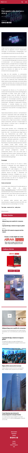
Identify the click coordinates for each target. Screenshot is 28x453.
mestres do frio (10, 207)
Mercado (3, 228)
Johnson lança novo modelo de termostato (12, 221)
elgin (5, 207)
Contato (14, 435)
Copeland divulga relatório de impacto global (13, 225)
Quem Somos (14, 431)
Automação (4, 219)
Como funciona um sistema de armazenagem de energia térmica (11, 413)
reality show (17, 207)
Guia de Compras (14, 445)
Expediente (14, 433)
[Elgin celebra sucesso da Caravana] (14, 356)
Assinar (17, 270)
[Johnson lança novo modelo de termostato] (14, 318)
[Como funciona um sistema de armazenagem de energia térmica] (14, 392)
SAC (14, 446)
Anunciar (11, 270)
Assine (14, 441)
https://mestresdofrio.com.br (8, 190)
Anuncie (14, 443)
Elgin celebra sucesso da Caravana (11, 366)
